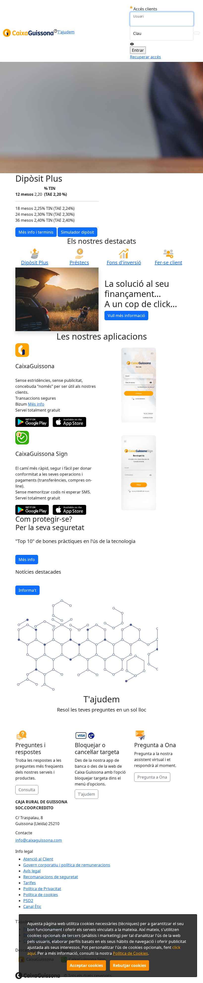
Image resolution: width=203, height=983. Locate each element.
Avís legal (32, 871)
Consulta (27, 789)
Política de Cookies (130, 953)
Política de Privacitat (42, 888)
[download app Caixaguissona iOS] (69, 422)
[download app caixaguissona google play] (32, 422)
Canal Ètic (32, 906)
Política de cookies (40, 894)
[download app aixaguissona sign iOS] (69, 510)
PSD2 (28, 900)
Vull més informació (126, 315)
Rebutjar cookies (129, 965)
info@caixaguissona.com (38, 840)
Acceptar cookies (86, 965)
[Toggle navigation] (197, 33)
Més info (36, 404)
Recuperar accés (145, 57)
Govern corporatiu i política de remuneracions (66, 865)
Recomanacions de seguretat (50, 877)
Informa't (27, 590)
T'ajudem (86, 794)
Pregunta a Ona (152, 777)
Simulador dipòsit (77, 232)
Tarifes (29, 882)
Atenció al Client (38, 859)
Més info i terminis (36, 232)
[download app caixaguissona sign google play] (32, 510)
